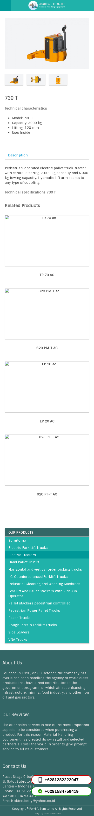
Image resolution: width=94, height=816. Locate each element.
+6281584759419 (62, 791)
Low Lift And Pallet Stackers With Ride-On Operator (42, 593)
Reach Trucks (19, 618)
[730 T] (47, 43)
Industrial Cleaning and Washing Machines (44, 584)
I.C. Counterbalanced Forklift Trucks (38, 576)
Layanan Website (52, 813)
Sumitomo (17, 540)
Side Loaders (18, 632)
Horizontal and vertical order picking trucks (45, 569)
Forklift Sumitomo (41, 809)
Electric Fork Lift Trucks (28, 547)
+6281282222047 (62, 779)
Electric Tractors (22, 555)
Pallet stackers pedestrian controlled (39, 603)
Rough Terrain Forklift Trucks (32, 625)
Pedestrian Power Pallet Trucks (34, 610)
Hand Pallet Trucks (24, 562)
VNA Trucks (17, 639)
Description (18, 155)
